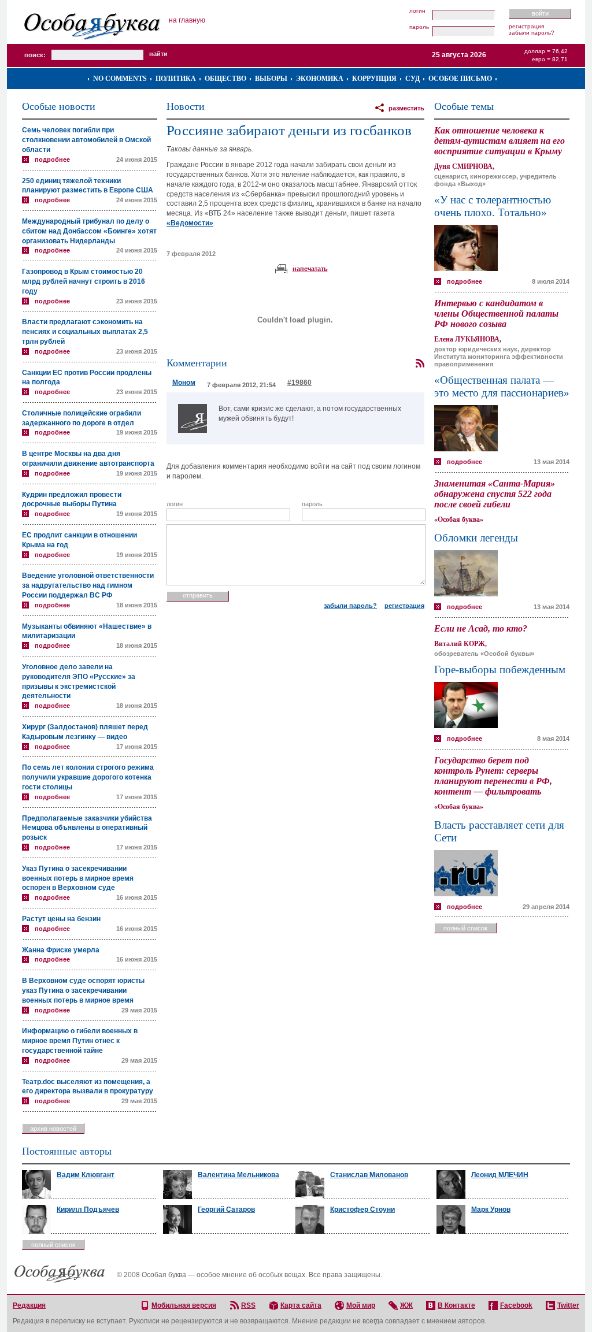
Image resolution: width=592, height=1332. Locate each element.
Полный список (465, 928)
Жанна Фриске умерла (60, 950)
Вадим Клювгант (85, 1175)
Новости (185, 106)
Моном (183, 383)
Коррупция (374, 79)
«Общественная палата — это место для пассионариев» (501, 386)
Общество (225, 79)
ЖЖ (406, 1305)
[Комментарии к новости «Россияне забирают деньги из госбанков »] (419, 363)
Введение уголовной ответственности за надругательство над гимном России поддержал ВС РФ (88, 585)
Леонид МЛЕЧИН (499, 1175)
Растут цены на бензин (61, 919)
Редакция (29, 1305)
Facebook (516, 1305)
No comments (120, 79)
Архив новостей (53, 1128)
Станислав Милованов (369, 1175)
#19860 (299, 383)
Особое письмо (460, 79)
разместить (406, 108)
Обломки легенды (476, 538)
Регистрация (526, 26)
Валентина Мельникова (238, 1175)
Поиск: (35, 54)
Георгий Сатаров (226, 1209)
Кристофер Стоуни (362, 1209)
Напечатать (310, 268)
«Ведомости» (189, 223)
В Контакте (456, 1305)
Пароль (419, 27)
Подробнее (52, 159)
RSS (248, 1305)
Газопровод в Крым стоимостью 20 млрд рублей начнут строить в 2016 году (83, 281)
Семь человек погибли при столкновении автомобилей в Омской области (86, 140)
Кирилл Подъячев (88, 1209)
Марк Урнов (490, 1209)
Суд (412, 79)
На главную (187, 20)
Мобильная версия (183, 1305)
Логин (417, 11)
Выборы (271, 79)
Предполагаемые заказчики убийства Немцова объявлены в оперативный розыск (87, 828)
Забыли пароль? (531, 32)
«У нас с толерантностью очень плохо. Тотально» (492, 206)
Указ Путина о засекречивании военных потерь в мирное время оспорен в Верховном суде (78, 878)
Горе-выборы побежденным (499, 669)
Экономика (319, 79)
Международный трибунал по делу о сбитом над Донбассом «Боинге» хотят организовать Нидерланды (89, 231)
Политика (176, 79)
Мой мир (360, 1305)
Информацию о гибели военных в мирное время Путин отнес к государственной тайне (80, 1041)
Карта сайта (300, 1305)
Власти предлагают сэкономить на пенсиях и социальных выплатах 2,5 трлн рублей (85, 332)
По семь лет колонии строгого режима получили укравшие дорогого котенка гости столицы (88, 777)
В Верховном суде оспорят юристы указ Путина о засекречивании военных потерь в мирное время (83, 990)
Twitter (568, 1305)
